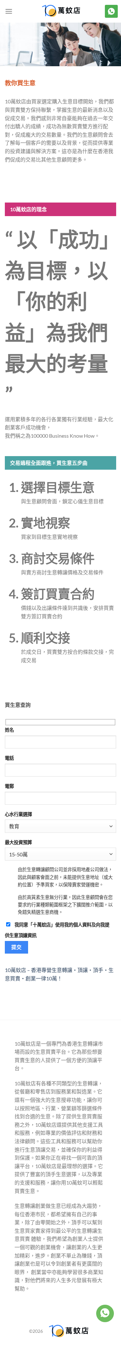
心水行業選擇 (18, 814)
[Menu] (9, 11)
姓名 (9, 730)
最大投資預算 (18, 842)
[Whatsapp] (105, 1313)
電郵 (9, 786)
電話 (9, 758)
